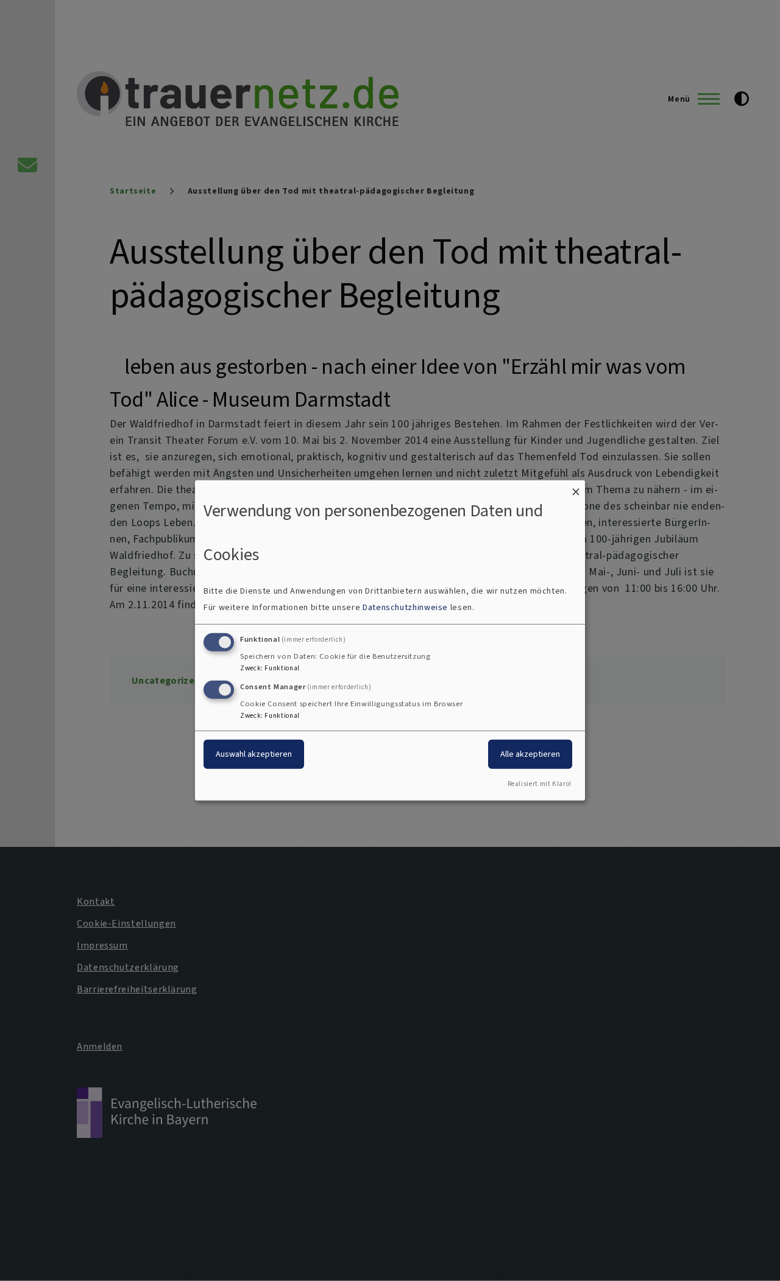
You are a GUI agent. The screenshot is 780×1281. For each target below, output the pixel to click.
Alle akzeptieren (530, 753)
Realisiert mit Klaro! (540, 783)
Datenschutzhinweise (405, 607)
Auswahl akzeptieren (254, 753)
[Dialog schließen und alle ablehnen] (576, 488)
